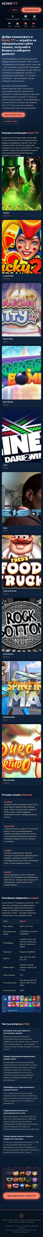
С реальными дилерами (12, 17)
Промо (26, 24)
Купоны (33, 24)
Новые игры (25, 17)
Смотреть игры (10, 121)
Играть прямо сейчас (13, 115)
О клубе (34, 17)
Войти (15, 10)
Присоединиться (31, 10)
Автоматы (17, 24)
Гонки (9, 24)
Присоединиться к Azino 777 (21, 1195)
